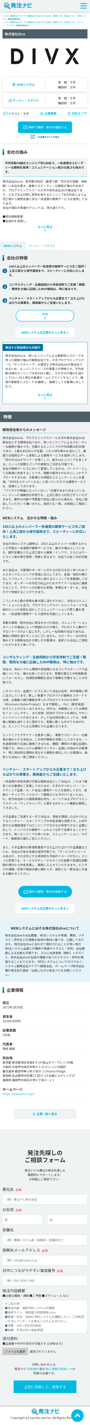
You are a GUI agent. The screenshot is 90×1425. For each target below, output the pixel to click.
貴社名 (8, 1189)
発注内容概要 (14, 1290)
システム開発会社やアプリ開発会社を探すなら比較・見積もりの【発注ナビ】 (39, 15)
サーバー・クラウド (26, 100)
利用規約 (33, 1369)
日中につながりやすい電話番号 (29, 1270)
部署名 (8, 1229)
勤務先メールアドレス (21, 1250)
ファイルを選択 (15, 1351)
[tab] (12, 246)
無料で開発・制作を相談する (48, 127)
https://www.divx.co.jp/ (18, 1094)
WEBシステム (26, 84)
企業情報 (51, 113)
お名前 (8, 1209)
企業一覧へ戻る (47, 1114)
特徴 (45, 314)
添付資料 (10, 1338)
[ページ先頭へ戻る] (77, 1415)
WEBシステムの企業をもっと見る (44, 332)
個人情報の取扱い (57, 1369)
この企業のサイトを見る (47, 136)
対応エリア (79, 113)
